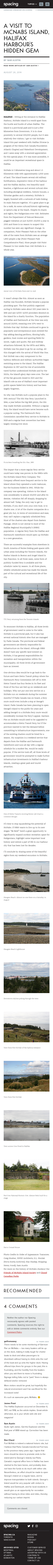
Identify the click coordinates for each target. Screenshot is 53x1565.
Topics (31, 4)
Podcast (32, 1540)
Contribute (33, 1555)
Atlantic (8, 1555)
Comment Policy (14, 1332)
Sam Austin (14, 60)
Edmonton (9, 1558)
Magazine (32, 1534)
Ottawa (7, 1552)
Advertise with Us (37, 1552)
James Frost (10, 1403)
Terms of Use (34, 1558)
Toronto (8, 1537)
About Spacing (35, 1550)
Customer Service (37, 1547)
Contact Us (33, 1560)
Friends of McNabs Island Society (20, 1272)
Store (30, 1542)
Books (31, 1537)
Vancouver (9, 1540)
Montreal (9, 1550)
